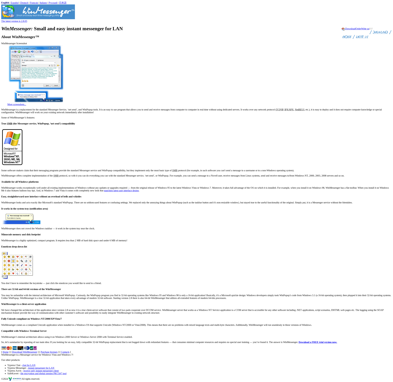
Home (6, 352)
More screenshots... (16, 104)
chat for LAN (28, 365)
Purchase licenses (49, 352)
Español (15, 2)
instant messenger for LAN (41, 368)
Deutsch (24, 2)
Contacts (65, 352)
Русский (53, 2)
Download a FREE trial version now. (318, 342)
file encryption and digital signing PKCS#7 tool (43, 373)
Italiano (43, 2)
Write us (365, 28)
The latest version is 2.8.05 (14, 21)
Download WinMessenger (24, 352)
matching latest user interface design (121, 190)
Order (358, 28)
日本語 (62, 2)
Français (34, 2)
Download (350, 28)
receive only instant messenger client (41, 370)
